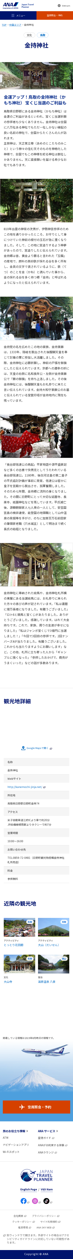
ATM (5, 1137)
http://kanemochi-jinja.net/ (24, 787)
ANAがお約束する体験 (51, 1145)
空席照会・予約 (39, 1106)
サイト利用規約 (48, 1221)
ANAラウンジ (46, 1152)
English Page (28, 1189)
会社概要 (18, 1216)
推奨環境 (23, 1227)
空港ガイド (44, 1138)
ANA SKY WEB (43, 1227)
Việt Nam (47, 1189)
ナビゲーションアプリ (16, 1145)
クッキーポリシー (22, 1221)
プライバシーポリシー (44, 1216)
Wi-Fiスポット (11, 1152)
